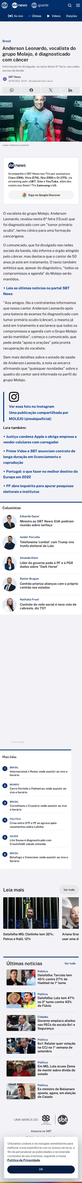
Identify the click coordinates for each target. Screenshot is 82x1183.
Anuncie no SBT (41, 1131)
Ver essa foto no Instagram (31, 406)
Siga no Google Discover (44, 195)
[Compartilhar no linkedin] (70, 90)
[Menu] (78, 5)
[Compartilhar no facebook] (31, 90)
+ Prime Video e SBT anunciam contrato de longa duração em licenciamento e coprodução (39, 457)
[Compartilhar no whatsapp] (11, 90)
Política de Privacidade (23, 1160)
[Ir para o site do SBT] (63, 1120)
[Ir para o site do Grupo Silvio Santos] (34, 1120)
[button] (31, 923)
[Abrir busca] (70, 5)
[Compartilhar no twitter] (50, 90)
